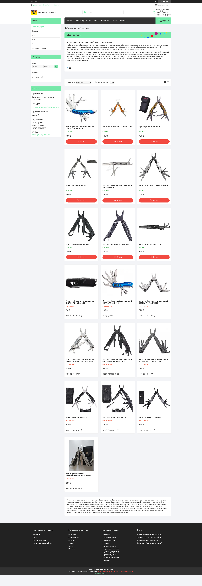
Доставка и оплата (119, 21)
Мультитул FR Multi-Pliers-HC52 (150, 417)
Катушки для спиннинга (111, 549)
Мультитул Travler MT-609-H (149, 127)
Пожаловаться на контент (105, 571)
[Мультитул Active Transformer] (154, 225)
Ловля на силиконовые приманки (148, 540)
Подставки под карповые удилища (149, 534)
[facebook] (67, 68)
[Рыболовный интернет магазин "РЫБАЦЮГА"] (34, 12)
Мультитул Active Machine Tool (77, 244)
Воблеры (106, 543)
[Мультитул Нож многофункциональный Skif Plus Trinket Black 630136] (81, 282)
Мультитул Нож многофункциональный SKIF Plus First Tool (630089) (153, 302)
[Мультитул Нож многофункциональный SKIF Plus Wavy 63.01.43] (117, 282)
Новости (35, 31)
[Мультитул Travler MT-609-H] (154, 108)
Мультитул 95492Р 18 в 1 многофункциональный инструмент (79, 475)
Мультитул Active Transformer (150, 244)
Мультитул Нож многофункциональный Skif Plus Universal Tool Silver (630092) (80, 360)
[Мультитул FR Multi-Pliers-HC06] (117, 399)
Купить (82, 141)
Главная (69, 21)
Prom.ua (110, 569)
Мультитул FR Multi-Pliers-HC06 (114, 417)
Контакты (105, 21)
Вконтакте (72, 534)
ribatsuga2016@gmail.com (41, 135)
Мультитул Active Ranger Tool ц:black (116, 244)
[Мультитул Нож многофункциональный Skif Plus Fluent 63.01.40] (81, 108)
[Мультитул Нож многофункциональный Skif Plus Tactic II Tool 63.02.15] (154, 340)
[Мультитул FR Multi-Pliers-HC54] (81, 399)
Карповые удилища (109, 555)
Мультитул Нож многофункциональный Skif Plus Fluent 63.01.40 (80, 128)
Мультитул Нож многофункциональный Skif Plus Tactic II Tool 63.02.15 (153, 360)
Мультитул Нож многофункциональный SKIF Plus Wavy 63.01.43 (117, 302)
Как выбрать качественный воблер (149, 537)
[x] (70, 68)
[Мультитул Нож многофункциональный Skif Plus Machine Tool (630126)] (117, 340)
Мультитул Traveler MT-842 (76, 185)
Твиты (70, 546)
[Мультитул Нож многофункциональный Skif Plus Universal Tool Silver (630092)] (81, 340)
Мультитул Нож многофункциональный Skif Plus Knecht (117, 186)
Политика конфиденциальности (123, 571)
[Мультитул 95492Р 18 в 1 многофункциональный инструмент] (81, 455)
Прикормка (106, 560)
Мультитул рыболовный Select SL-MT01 (117, 127)
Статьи (34, 35)
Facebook (71, 540)
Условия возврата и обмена (42, 543)
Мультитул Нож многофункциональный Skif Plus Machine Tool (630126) (117, 360)
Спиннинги (106, 534)
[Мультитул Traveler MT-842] (81, 167)
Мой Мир (71, 549)
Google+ (71, 543)
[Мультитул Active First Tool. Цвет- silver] (154, 167)
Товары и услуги (81, 21)
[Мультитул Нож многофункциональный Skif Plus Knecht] (117, 167)
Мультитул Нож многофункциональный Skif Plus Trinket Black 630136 (80, 302)
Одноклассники (73, 537)
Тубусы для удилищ (109, 540)
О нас (96, 21)
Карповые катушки (109, 546)
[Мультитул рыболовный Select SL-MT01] (117, 108)
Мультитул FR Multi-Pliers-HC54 (77, 417)
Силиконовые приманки (111, 557)
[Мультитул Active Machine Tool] (81, 225)
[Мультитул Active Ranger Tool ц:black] (117, 225)
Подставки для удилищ (111, 552)
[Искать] (85, 12)
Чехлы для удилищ (109, 537)
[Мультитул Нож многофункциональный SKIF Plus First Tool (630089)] (154, 282)
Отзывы (35, 44)
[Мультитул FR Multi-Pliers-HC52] (154, 399)
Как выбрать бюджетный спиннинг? (149, 543)
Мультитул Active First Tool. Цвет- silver (153, 185)
